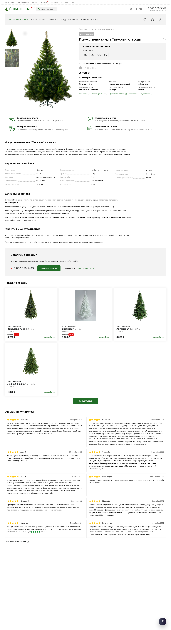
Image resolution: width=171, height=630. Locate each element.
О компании (9, 2)
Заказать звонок (49, 268)
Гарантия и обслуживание (139, 94)
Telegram (87, 268)
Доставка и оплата (117, 94)
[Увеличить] (25, 33)
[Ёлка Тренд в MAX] (131, 9)
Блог (72, 2)
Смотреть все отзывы (15, 542)
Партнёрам (54, 2)
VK (94, 268)
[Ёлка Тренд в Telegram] (136, 9)
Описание (83, 94)
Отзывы (44, 2)
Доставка (35, 2)
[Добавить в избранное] (164, 39)
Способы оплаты (23, 2)
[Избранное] (144, 19)
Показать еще (85, 401)
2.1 (105, 55)
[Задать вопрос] (162, 621)
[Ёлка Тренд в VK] (140, 9)
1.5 (92, 55)
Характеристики (98, 94)
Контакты (64, 2)
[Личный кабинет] (160, 19)
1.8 (99, 55)
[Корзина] (152, 19)
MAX (79, 268)
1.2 (85, 55)
